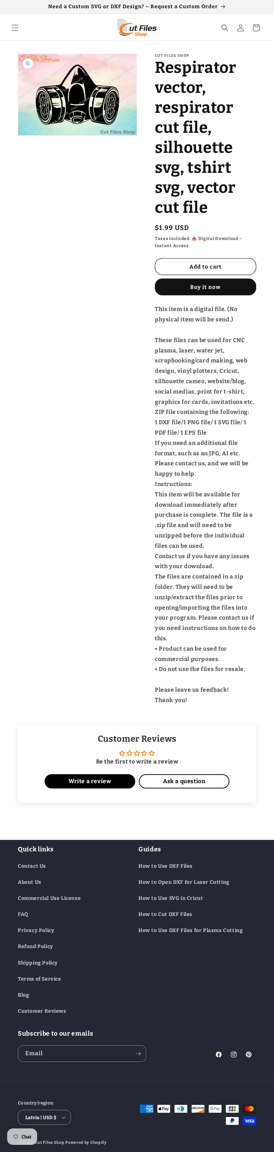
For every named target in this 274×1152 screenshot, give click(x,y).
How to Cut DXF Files (165, 914)
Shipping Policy (38, 963)
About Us (29, 882)
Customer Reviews (42, 1011)
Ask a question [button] (184, 781)
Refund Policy (35, 946)
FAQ (23, 914)
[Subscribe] (138, 1053)
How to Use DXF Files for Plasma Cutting (190, 930)
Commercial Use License (49, 898)
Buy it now (205, 287)
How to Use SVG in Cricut (170, 898)
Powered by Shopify (86, 1142)
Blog (23, 995)
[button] (15, 28)
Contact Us (32, 866)
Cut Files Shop (50, 1142)
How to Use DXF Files (165, 866)
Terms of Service (39, 979)
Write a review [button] (89, 781)
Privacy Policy (36, 930)
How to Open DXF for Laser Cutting (183, 882)
